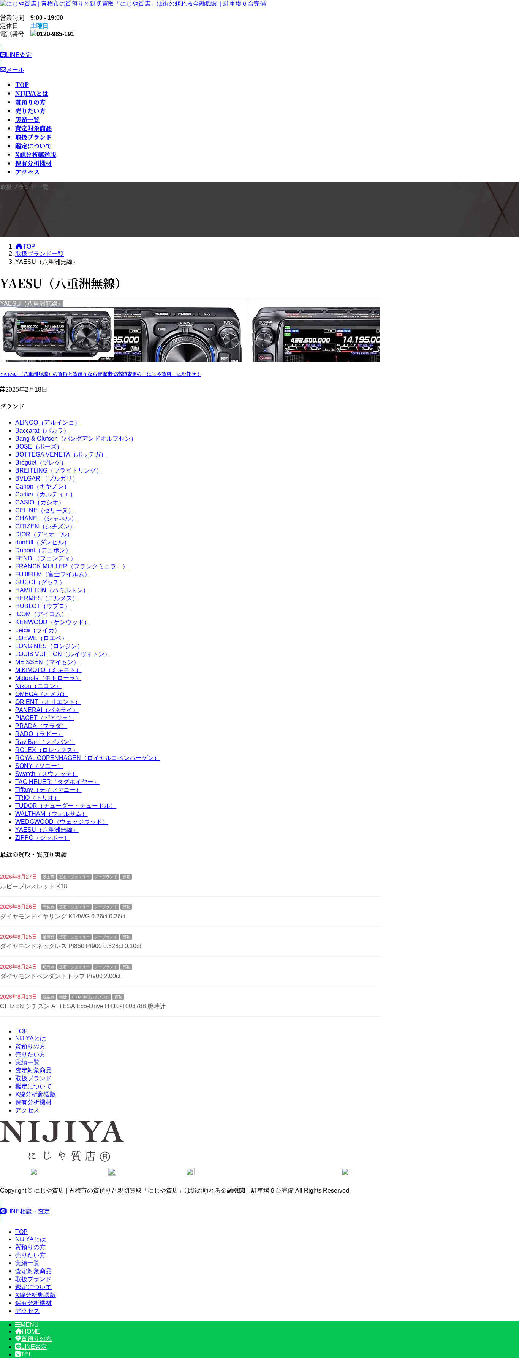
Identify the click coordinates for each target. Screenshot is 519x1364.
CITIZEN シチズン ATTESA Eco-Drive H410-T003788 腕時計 (83, 1006)
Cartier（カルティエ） (45, 494)
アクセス (27, 1110)
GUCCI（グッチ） (40, 582)
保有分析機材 (33, 1102)
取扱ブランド (33, 1078)
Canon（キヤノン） (42, 486)
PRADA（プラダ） (41, 726)
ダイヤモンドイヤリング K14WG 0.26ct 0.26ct (62, 916)
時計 (63, 997)
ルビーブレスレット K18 (33, 886)
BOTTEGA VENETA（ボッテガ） (61, 454)
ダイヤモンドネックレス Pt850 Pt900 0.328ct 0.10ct (70, 946)
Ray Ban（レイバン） (45, 742)
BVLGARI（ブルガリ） (46, 478)
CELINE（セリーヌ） (44, 510)
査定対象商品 (33, 1070)
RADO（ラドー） (39, 734)
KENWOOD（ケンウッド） (52, 622)
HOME (31, 1331)
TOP (21, 1031)
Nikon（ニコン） (38, 686)
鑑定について (33, 1086)
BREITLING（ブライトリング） (58, 470)
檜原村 (48, 937)
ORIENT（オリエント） (48, 702)
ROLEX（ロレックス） (47, 750)
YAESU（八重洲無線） (47, 829)
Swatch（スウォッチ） (46, 774)
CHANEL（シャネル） (46, 518)
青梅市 (48, 907)
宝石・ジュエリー (74, 877)
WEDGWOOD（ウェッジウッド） (61, 821)
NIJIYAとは (30, 1038)
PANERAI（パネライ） (47, 710)
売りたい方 (30, 1054)
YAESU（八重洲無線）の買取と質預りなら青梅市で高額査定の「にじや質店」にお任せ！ (100, 373)
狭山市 (48, 877)
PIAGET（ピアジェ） (44, 718)
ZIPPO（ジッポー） (42, 837)
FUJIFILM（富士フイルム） (52, 574)
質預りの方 (30, 1046)
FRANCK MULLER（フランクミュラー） (71, 566)
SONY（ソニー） (39, 766)
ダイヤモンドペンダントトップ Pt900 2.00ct (60, 976)
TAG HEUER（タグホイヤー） (57, 782)
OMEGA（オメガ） (41, 694)
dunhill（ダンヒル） (42, 542)
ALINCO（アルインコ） (48, 422)
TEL (26, 1354)
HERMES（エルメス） (46, 598)
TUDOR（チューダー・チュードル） (65, 806)
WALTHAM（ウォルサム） (51, 813)
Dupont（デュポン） (43, 550)
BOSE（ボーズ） (39, 446)
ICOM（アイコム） (41, 614)
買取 (126, 877)
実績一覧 (27, 1062)
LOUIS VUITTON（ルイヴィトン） (63, 654)
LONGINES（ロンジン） (49, 646)
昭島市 (48, 967)
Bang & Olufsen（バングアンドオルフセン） (76, 438)
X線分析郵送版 (35, 1094)
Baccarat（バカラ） (42, 430)
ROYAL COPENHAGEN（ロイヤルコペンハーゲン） (87, 758)
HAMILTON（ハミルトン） (52, 590)
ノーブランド (106, 877)
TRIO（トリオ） (37, 798)
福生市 (48, 997)
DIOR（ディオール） (44, 534)
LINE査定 (34, 1346)
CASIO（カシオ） (40, 502)
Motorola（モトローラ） (48, 678)
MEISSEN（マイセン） (47, 662)
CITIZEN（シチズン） (45, 526)
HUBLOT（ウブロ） (43, 606)
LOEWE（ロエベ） (41, 638)
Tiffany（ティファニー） (48, 790)
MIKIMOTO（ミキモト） (48, 670)
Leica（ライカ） (37, 630)
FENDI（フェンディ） (45, 558)
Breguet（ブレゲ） (41, 462)
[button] (190, 55)
